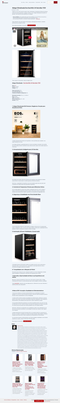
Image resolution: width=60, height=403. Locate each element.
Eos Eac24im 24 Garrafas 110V (32, 83)
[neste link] (17, 283)
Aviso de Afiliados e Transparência (10, 399)
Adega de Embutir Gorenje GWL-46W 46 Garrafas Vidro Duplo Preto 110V (17, 385)
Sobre (18, 399)
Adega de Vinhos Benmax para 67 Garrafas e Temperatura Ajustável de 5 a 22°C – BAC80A (42, 364)
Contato (21, 399)
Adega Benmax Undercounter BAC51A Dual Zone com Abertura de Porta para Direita (41, 386)
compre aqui (39, 401)
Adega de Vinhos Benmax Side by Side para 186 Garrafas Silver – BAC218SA (29, 363)
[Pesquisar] (55, 2)
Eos (15, 85)
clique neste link (31, 25)
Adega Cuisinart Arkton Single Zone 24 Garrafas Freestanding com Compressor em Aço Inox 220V (30, 386)
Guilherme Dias (20, 325)
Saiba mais (38, 18)
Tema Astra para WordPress (45, 401)
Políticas (25, 399)
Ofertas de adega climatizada (21, 351)
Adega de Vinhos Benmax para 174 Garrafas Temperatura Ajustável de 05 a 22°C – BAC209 (17, 364)
